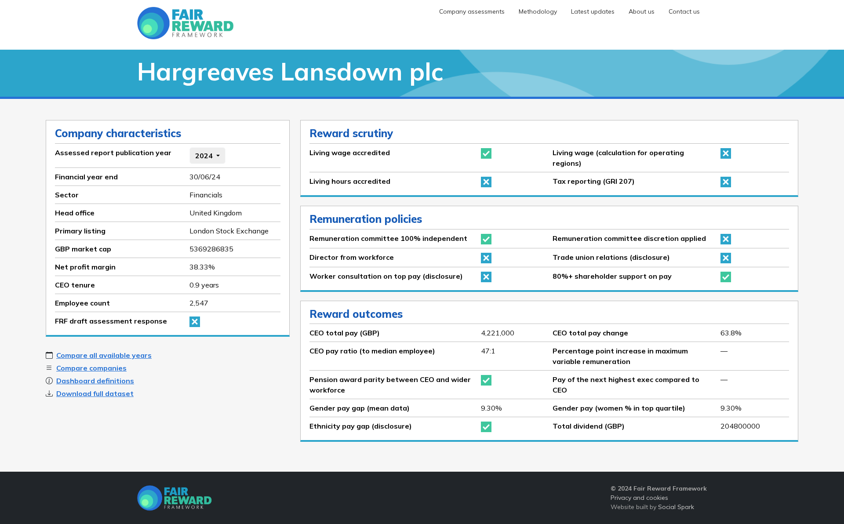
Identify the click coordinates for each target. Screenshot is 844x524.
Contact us (684, 11)
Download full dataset (95, 393)
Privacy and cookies (639, 498)
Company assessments (472, 11)
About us (642, 11)
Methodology (538, 11)
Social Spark (676, 507)
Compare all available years (104, 355)
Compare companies (91, 368)
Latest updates (593, 11)
